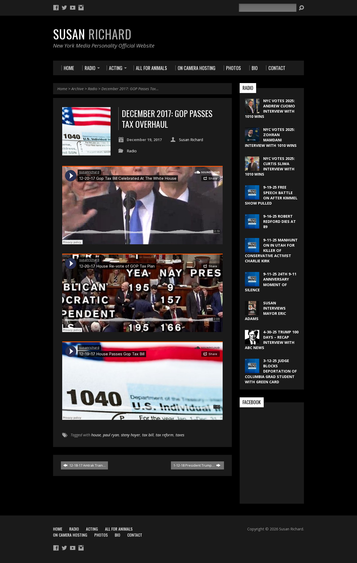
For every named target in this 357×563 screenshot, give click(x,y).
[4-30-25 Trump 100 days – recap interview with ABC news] (252, 341)
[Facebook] (56, 7)
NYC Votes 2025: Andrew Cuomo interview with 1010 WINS (270, 108)
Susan (92, 34)
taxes (180, 434)
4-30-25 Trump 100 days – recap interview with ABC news (271, 339)
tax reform (165, 434)
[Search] (301, 7)
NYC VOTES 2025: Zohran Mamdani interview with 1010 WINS (271, 137)
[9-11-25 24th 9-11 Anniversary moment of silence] (252, 283)
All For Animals (119, 529)
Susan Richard (191, 139)
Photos (101, 535)
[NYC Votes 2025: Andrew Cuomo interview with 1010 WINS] (252, 110)
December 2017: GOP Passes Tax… (130, 88)
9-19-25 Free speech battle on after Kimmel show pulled (271, 195)
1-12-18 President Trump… (194, 465)
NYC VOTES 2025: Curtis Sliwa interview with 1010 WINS (270, 166)
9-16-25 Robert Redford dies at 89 (279, 221)
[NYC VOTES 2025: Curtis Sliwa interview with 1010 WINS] (252, 168)
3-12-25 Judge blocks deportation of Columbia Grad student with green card (271, 371)
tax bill (148, 434)
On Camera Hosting (70, 535)
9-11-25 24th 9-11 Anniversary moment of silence (270, 281)
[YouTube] (72, 7)
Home (62, 88)
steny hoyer (130, 434)
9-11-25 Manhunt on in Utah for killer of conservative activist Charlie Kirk (271, 250)
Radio (92, 88)
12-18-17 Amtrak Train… (87, 465)
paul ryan (111, 434)
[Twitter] (64, 7)
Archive (77, 88)
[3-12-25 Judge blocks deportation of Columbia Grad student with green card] (252, 370)
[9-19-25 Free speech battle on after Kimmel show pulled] (252, 196)
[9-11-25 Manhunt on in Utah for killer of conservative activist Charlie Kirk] (252, 249)
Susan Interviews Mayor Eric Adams (265, 310)
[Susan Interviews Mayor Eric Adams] (252, 312)
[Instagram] (81, 7)
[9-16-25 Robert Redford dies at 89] (252, 225)
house (96, 434)
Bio (117, 535)
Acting (92, 529)
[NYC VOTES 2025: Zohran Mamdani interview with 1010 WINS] (252, 139)
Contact (134, 535)
